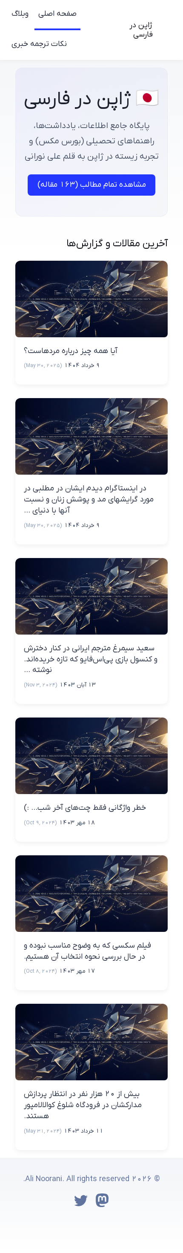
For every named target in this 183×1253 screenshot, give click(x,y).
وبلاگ (20, 14)
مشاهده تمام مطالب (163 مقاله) (91, 185)
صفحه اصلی (57, 14)
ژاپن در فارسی (141, 30)
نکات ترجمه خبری (39, 44)
